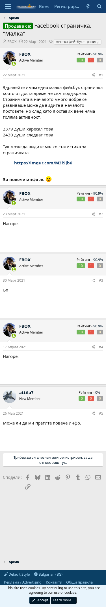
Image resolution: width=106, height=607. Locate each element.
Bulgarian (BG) (50, 574)
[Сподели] (93, 75)
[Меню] (7, 6)
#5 (101, 413)
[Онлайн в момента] (13, 63)
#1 (101, 75)
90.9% (98, 54)
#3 (101, 280)
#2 (101, 214)
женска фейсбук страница (77, 41)
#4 (101, 347)
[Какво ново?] (88, 6)
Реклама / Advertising (23, 582)
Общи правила (79, 582)
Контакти (54, 582)
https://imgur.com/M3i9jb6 (43, 163)
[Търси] (99, 6)
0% (97, 392)
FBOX (12, 41)
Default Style (19, 574)
